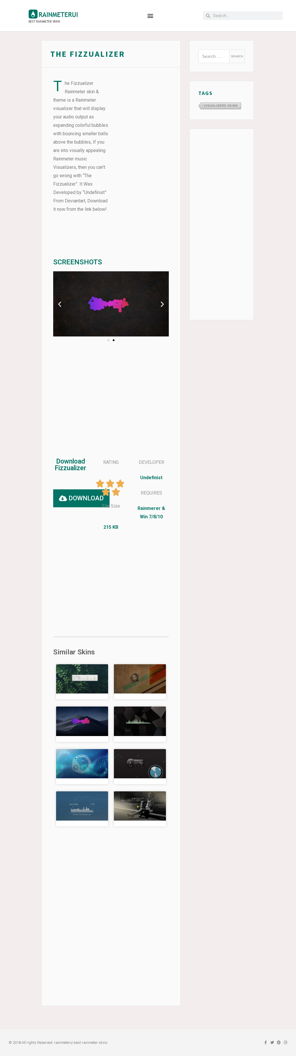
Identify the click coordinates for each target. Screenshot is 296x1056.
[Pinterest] (279, 1042)
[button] (150, 16)
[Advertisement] (141, 166)
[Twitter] (272, 1042)
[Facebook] (265, 1042)
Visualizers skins (221, 105)
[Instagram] (285, 1042)
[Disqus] (111, 904)
